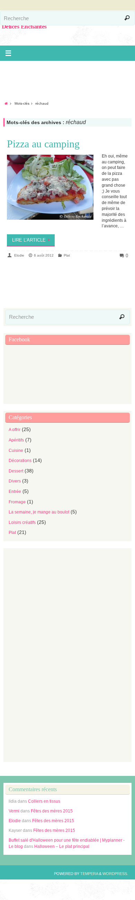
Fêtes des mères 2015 (52, 811)
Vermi (14, 811)
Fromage (17, 502)
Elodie (19, 255)
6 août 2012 (44, 255)
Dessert (16, 471)
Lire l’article (29, 240)
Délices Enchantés (24, 26)
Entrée (15, 491)
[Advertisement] (69, 76)
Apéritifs (16, 440)
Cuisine (16, 450)
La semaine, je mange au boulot (39, 512)
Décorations (20, 460)
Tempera (89, 873)
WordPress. (115, 873)
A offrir (14, 429)
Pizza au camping (43, 143)
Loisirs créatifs (22, 522)
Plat (67, 255)
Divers (15, 481)
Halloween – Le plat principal (61, 846)
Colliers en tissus (44, 801)
